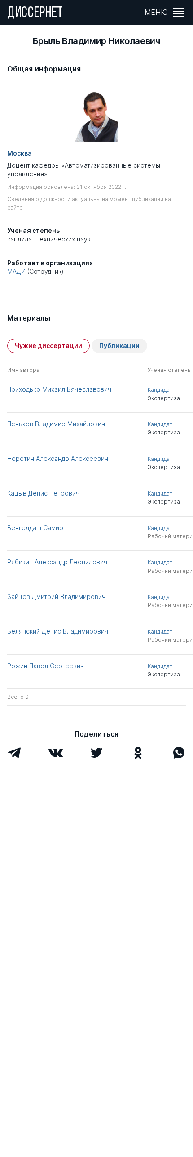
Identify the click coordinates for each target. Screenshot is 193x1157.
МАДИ (16, 271)
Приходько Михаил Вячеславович (59, 389)
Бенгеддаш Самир (35, 528)
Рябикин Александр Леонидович (57, 562)
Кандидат (160, 389)
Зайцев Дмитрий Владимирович (56, 596)
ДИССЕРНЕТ (35, 13)
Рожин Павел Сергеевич (45, 666)
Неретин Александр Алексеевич (57, 458)
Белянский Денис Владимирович (57, 631)
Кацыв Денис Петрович (43, 493)
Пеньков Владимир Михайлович (56, 424)
